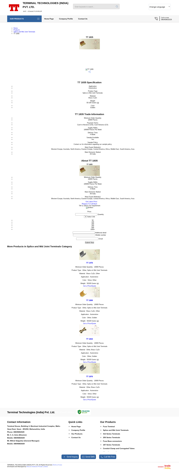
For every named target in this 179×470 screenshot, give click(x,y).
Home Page (49, 19)
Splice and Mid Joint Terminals (24, 32)
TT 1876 (89, 376)
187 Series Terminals (111, 445)
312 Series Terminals (111, 434)
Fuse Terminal (109, 426)
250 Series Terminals (111, 437)
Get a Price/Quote (89, 286)
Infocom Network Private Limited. (37, 466)
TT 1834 (89, 339)
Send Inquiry (72, 457)
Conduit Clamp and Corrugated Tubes (119, 448)
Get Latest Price (91, 202)
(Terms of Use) (57, 465)
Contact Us (82, 19)
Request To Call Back (89, 204)
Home (16, 28)
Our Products (17, 19)
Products (17, 30)
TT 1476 (89, 263)
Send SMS (90, 457)
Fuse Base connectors (112, 441)
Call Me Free (109, 457)
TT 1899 (89, 300)
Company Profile (66, 19)
